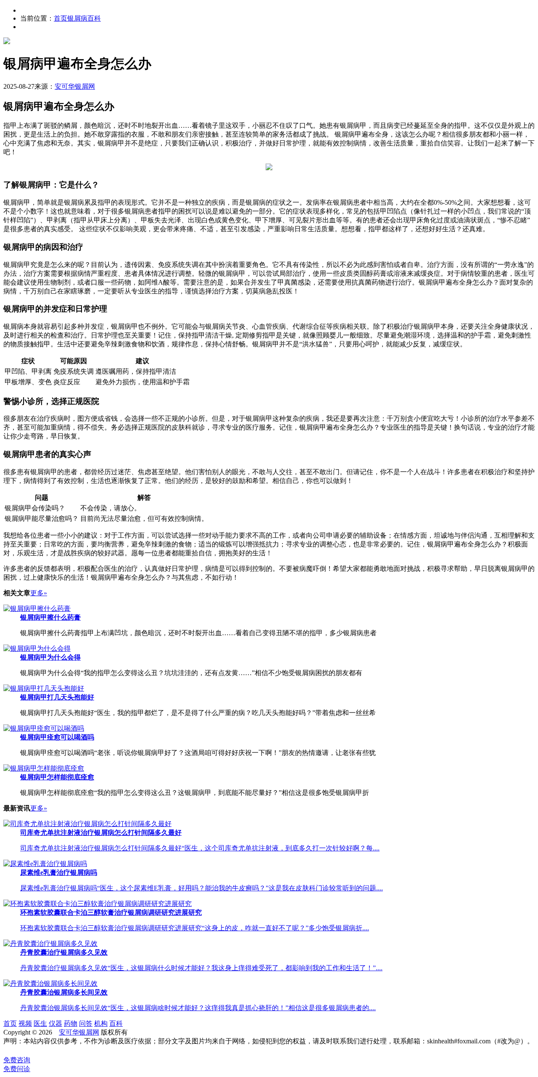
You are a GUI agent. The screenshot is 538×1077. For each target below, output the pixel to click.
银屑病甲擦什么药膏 (50, 617)
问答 (85, 1023)
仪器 (55, 1023)
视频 (25, 1023)
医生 (40, 1023)
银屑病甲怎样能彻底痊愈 (57, 777)
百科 (116, 1023)
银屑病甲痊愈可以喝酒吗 (57, 737)
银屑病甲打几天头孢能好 (57, 697)
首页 (60, 18)
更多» (38, 593)
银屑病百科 (84, 18)
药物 (70, 1023)
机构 (101, 1023)
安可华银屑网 (75, 86)
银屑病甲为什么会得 (50, 657)
